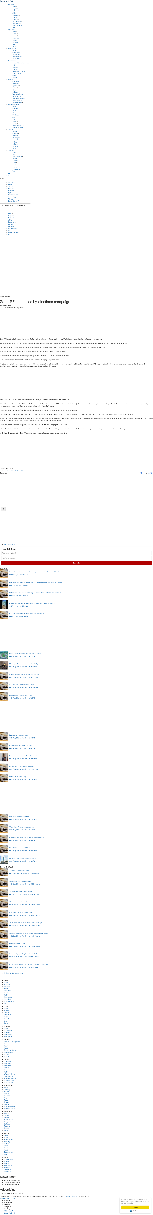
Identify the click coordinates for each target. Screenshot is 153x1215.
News (10, 5)
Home (12, 182)
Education (15, 15)
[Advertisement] (76, 251)
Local (14, 7)
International (16, 21)
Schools (15, 42)
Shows (14, 121)
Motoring (15, 158)
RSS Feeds (8, 1165)
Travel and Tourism (18, 71)
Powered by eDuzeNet (7, 1198)
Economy (15, 54)
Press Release (17, 25)
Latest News (9, 205)
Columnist (15, 82)
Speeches (15, 86)
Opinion (11, 79)
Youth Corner (16, 96)
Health (14, 17)
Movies (14, 111)
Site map (7, 1163)
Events (14, 123)
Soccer (14, 34)
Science (15, 146)
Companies (16, 52)
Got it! (135, 1207)
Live (13, 27)
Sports (10, 30)
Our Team (7, 1172)
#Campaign (25, 471)
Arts (13, 117)
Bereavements (17, 100)
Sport (14, 154)
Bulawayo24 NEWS (6, 1)
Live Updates (10, 544)
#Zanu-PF (9, 471)
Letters (14, 88)
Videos (10, 150)
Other (14, 46)
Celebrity (15, 109)
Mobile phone (16, 138)
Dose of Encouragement (20, 63)
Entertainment (13, 104)
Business (11, 48)
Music (14, 106)
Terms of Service (71, 1196)
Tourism (15, 165)
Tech (10, 129)
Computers (16, 140)
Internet (15, 136)
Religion (15, 19)
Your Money (16, 59)
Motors (14, 131)
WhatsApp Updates (18, 98)
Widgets (6, 1161)
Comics (14, 75)
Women (15, 161)
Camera (15, 134)
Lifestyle (11, 61)
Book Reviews (17, 102)
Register (150, 473)
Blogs (14, 90)
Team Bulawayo (17, 125)
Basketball (15, 38)
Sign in (142, 473)
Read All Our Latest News (14, 973)
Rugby (14, 40)
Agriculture (16, 23)
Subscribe (76, 563)
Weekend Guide (17, 127)
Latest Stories (13, 201)
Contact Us (7, 1170)
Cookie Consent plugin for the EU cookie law (135, 1211)
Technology (12, 197)
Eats (13, 65)
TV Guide (15, 115)
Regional (15, 9)
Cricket (14, 36)
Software (15, 142)
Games (14, 113)
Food (14, 163)
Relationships (16, 73)
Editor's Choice (21, 205)
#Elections (17, 471)
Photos (14, 77)
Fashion (15, 67)
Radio (14, 119)
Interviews (15, 84)
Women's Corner (18, 94)
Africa (14, 13)
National (15, 11)
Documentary (17, 169)
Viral (13, 171)
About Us (7, 1168)
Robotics (15, 144)
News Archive (8, 1159)
